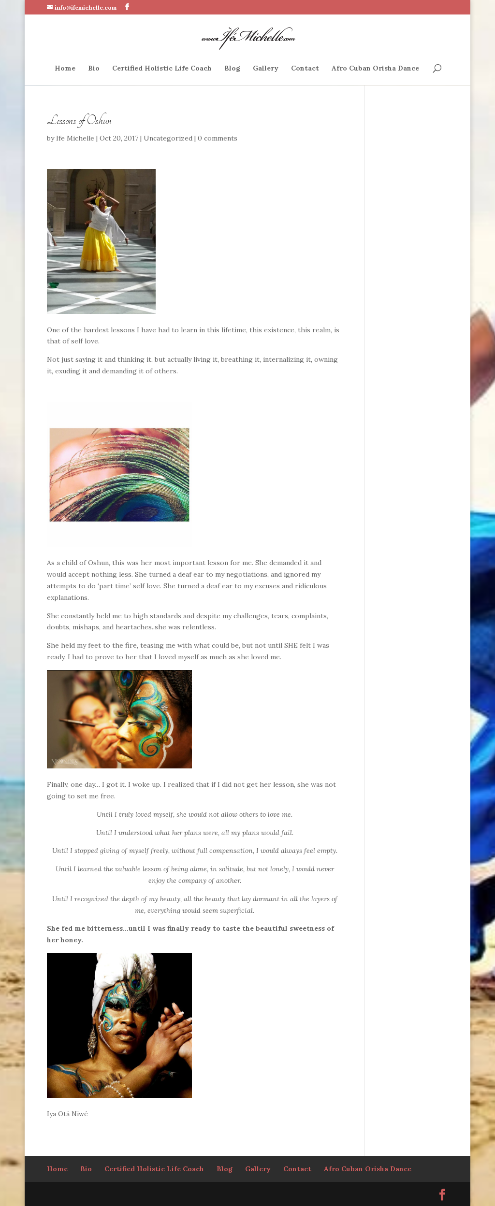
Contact (305, 68)
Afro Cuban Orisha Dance (375, 68)
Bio (94, 68)
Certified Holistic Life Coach (162, 68)
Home (65, 68)
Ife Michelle (75, 138)
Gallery (265, 68)
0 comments (217, 138)
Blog (232, 68)
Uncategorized (168, 138)
